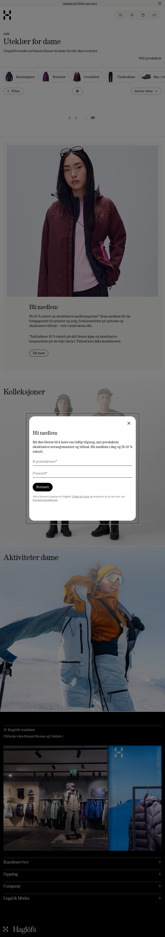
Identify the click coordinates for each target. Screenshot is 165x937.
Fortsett (42, 487)
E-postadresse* (45, 461)
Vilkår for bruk (80, 496)
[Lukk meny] (128, 423)
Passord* (40, 473)
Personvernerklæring (45, 500)
